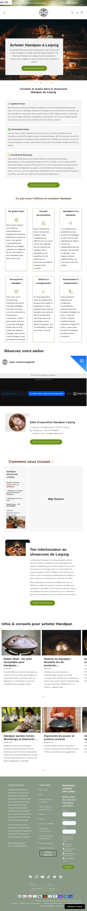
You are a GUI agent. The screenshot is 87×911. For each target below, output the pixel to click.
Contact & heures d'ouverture (45, 800)
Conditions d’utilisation (73, 903)
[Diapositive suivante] (45, 82)
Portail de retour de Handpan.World (46, 837)
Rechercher (43, 790)
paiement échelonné (46, 848)
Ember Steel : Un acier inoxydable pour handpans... (18, 662)
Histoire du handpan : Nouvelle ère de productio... (58, 662)
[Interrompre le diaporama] (50, 82)
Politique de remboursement (45, 830)
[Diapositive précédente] (36, 82)
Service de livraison (46, 843)
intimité (42, 819)
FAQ (41, 794)
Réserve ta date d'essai (42, 603)
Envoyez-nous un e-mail (34, 68)
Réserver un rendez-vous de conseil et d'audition (14, 492)
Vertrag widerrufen (48, 853)
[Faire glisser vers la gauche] (38, 696)
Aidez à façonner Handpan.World (45, 808)
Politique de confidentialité (53, 903)
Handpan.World (48, 901)
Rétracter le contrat (75, 906)
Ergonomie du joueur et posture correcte (59, 737)
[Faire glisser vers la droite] (48, 696)
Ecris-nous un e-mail (16, 843)
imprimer (42, 814)
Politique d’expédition (47, 906)
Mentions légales (63, 906)
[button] (4, 12)
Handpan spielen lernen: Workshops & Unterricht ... (21, 737)
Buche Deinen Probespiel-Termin (43, 185)
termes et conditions (46, 823)
